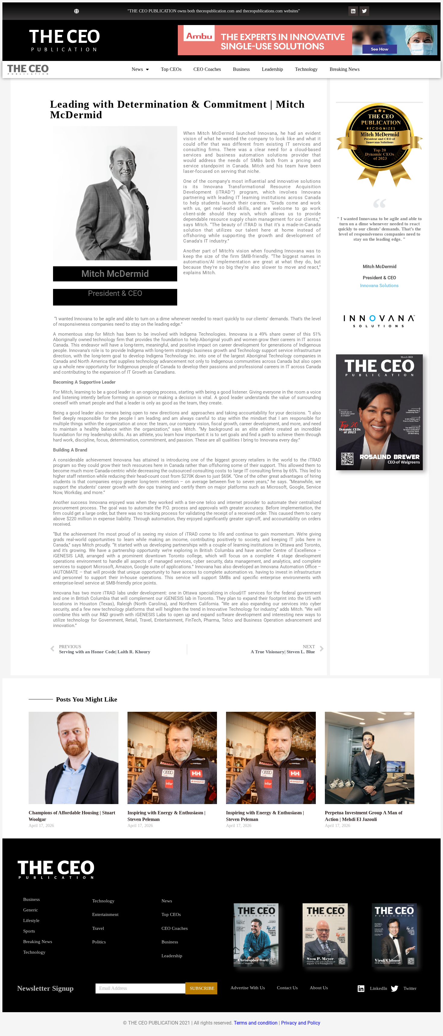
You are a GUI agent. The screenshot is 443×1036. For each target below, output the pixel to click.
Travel (98, 928)
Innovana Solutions (379, 285)
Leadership (272, 69)
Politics (99, 941)
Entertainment (105, 914)
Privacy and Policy (300, 1023)
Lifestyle (31, 920)
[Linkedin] (353, 11)
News (137, 69)
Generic (30, 910)
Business (241, 69)
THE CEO (64, 37)
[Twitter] (364, 11)
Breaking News (345, 69)
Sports (29, 931)
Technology (306, 69)
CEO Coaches (207, 69)
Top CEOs (171, 69)
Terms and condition (256, 1023)
